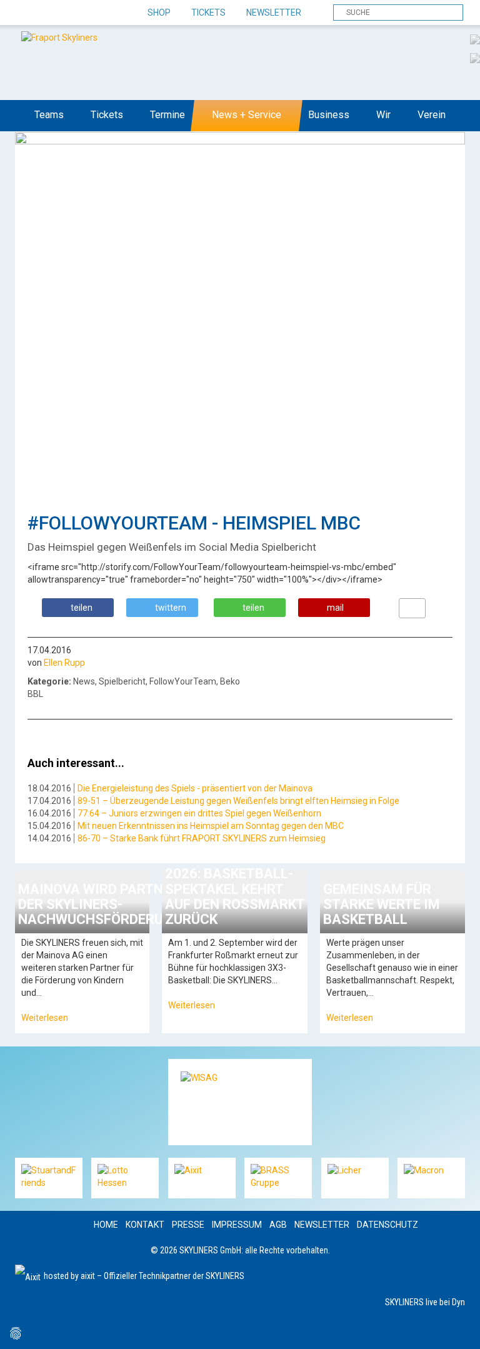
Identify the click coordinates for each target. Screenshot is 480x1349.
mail (335, 608)
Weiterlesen (44, 1018)
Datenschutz (387, 1225)
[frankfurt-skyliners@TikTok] (48, 13)
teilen (81, 608)
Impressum (237, 1225)
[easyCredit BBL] (475, 39)
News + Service (246, 115)
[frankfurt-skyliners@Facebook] (26, 13)
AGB (278, 1225)
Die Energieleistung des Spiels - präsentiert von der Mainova (195, 788)
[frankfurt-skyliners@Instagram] (70, 13)
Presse (188, 1225)
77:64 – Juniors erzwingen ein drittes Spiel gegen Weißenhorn (199, 813)
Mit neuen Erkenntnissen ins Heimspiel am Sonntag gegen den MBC (211, 826)
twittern (170, 608)
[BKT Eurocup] (475, 57)
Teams (49, 115)
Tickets (208, 13)
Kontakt (145, 1225)
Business (328, 115)
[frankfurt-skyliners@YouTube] (91, 13)
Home (106, 1225)
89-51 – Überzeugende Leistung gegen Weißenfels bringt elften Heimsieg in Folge (238, 801)
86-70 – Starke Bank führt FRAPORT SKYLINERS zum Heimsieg (202, 838)
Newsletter (273, 13)
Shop (159, 13)
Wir (383, 115)
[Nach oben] (459, 1328)
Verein (432, 115)
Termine (167, 115)
